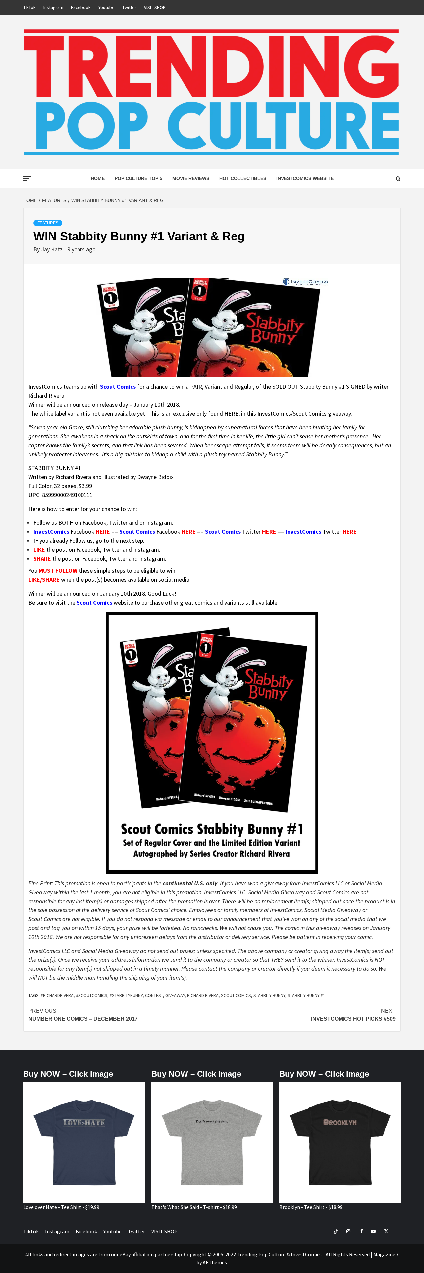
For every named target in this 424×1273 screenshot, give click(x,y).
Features (47, 223)
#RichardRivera (57, 995)
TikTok (29, 7)
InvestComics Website (305, 178)
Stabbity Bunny (269, 995)
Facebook (81, 7)
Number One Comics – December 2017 (83, 1015)
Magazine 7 (386, 1254)
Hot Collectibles (242, 178)
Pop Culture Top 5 (138, 178)
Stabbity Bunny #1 (306, 995)
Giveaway (175, 995)
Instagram (53, 7)
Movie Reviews (190, 178)
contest (154, 995)
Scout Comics (236, 995)
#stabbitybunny (126, 995)
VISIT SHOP (155, 7)
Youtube (106, 7)
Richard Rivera (203, 995)
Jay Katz (52, 249)
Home (98, 178)
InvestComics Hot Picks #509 (353, 1015)
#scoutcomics (91, 995)
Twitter (129, 7)
